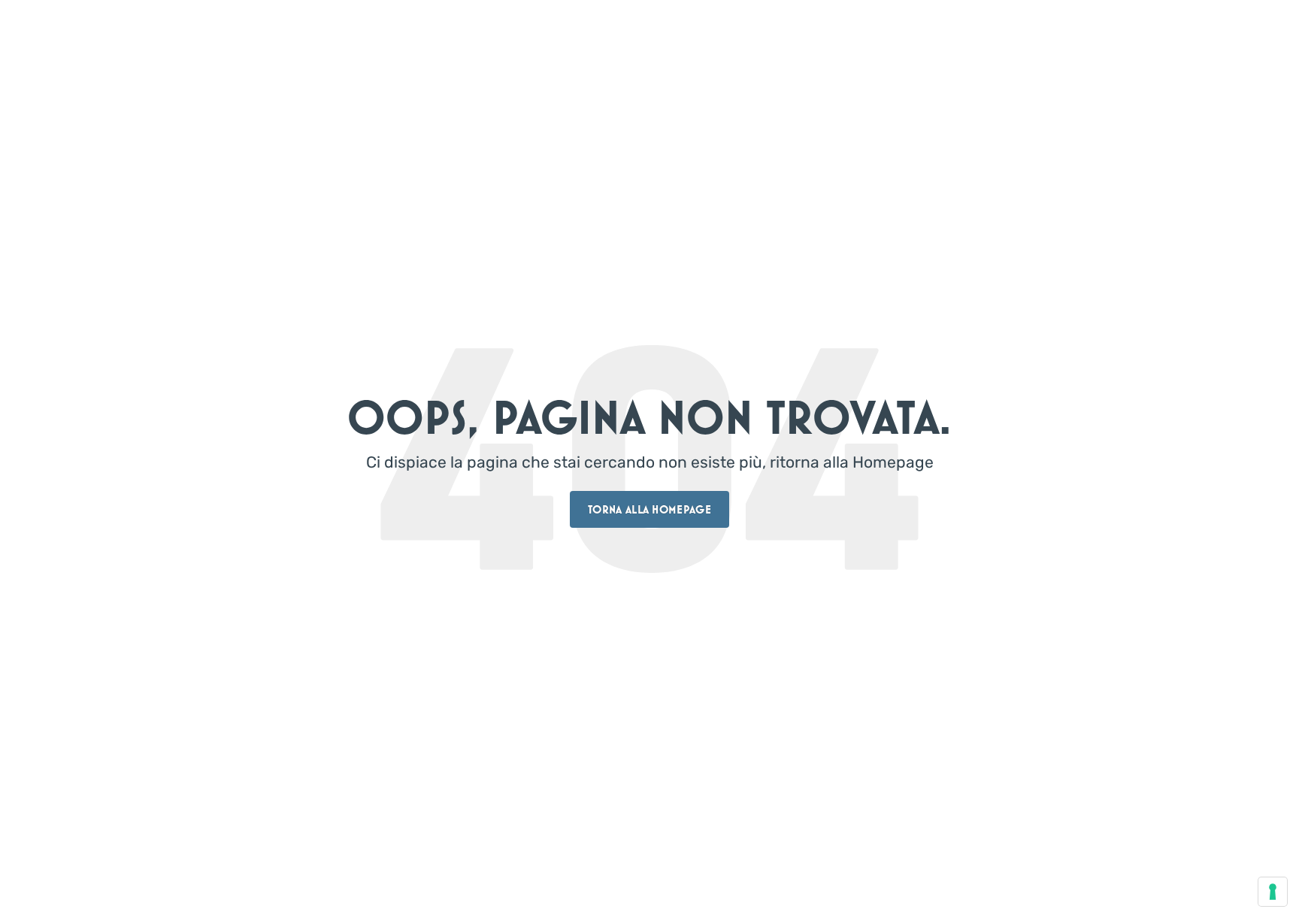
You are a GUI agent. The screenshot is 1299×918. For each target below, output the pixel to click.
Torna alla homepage (649, 509)
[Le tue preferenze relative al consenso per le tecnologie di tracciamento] (1272, 891)
